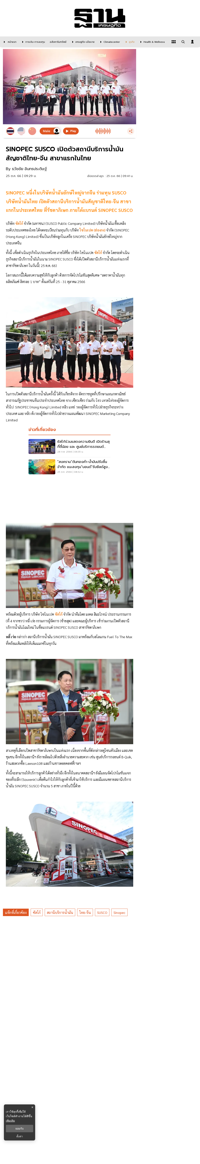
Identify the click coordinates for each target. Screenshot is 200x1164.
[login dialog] (192, 42)
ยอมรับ (19, 1128)
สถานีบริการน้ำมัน (60, 912)
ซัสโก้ (37, 912)
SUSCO (102, 912)
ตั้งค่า (19, 1136)
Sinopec (119, 912)
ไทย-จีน (85, 912)
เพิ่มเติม (10, 1120)
